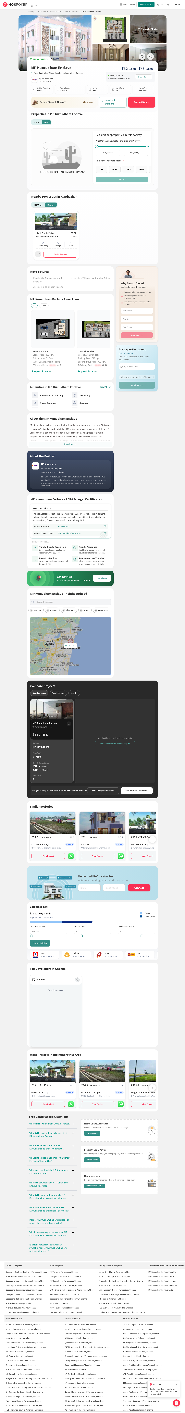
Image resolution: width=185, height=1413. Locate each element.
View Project (48, 856)
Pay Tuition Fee (129, 4)
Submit (122, 179)
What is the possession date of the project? (137, 377)
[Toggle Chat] (176, 1402)
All (34, 305)
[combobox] (73, 602)
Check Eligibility (40, 943)
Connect (135, 335)
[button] (54, 365)
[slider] (96, 146)
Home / (31, 11)
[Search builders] (77, 979)
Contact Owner (60, 254)
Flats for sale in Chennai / (46, 11)
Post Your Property (146, 4)
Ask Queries (137, 385)
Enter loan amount (37, 926)
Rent (32, 5)
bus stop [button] (37, 610)
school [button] (86, 610)
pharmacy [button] (70, 610)
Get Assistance (92, 1159)
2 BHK (43, 305)
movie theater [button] (104, 610)
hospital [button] (53, 610)
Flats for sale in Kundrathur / (69, 11)
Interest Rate (79, 926)
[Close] (176, 1384)
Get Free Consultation (94, 1186)
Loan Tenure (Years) (126, 926)
